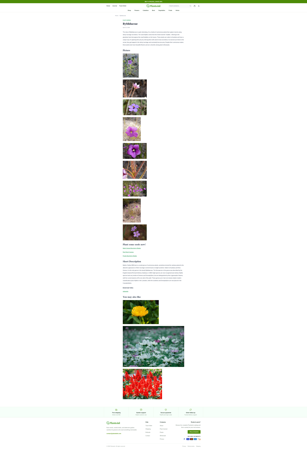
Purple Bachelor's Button (130, 256)
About (161, 425)
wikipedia (125, 291)
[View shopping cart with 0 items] (194, 6)
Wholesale (163, 435)
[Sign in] (199, 6)
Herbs (177, 10)
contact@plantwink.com (113, 433)
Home (108, 6)
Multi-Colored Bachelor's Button (132, 248)
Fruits (170, 10)
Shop (129, 10)
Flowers (136, 10)
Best (153, 10)
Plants (161, 432)
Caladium (146, 10)
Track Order (122, 6)
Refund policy (191, 446)
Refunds (148, 432)
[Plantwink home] (153, 6)
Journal (114, 6)
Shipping (148, 429)
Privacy (162, 439)
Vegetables (161, 10)
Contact (148, 435)
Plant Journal (163, 429)
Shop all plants (194, 432)
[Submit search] (190, 6)
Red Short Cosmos (128, 252)
